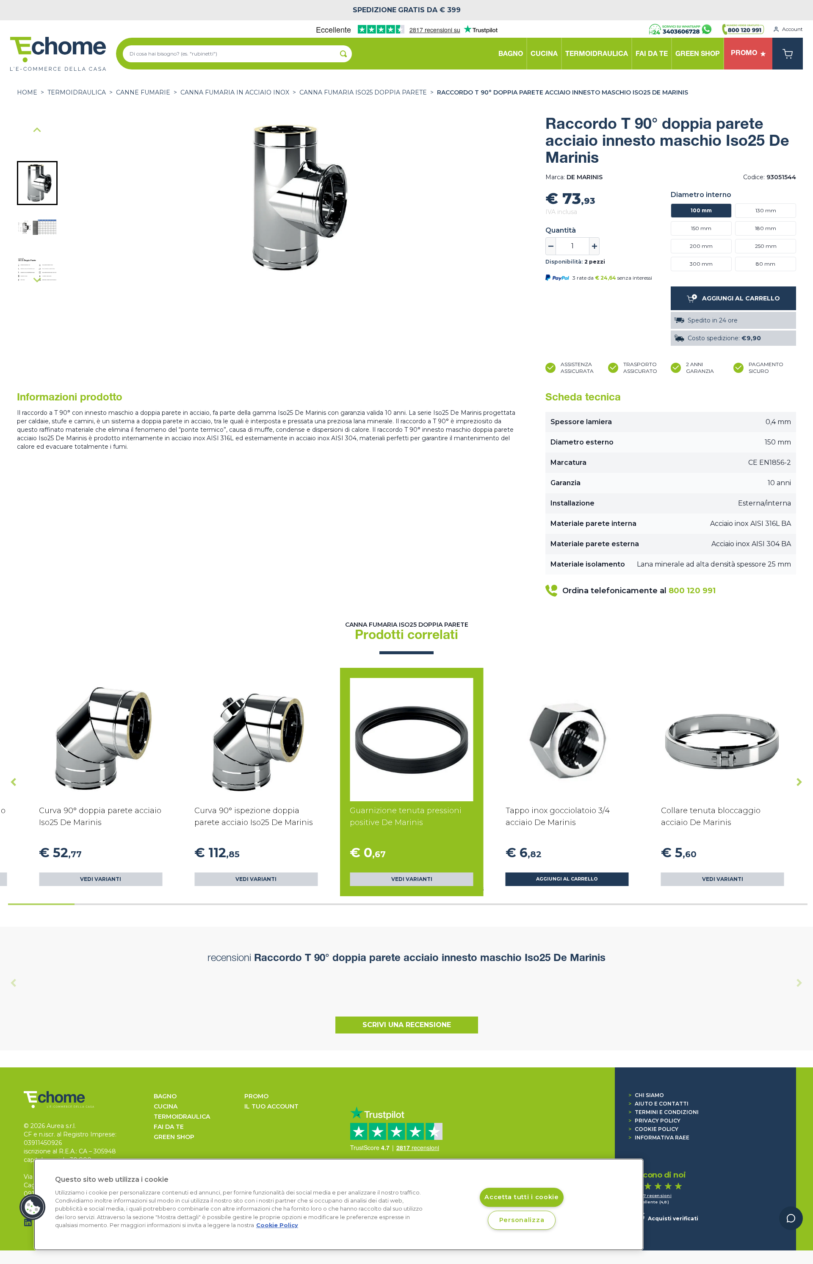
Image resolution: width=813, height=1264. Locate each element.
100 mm (701, 210)
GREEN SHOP (174, 1137)
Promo (256, 1096)
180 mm (765, 228)
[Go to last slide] (37, 130)
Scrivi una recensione (406, 1025)
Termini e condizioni (663, 1112)
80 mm (765, 264)
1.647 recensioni (653, 1195)
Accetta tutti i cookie (521, 1197)
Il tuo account (271, 1106)
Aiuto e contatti (658, 1103)
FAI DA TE (169, 1127)
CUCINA (165, 1106)
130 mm (765, 210)
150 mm (701, 228)
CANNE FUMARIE (143, 92)
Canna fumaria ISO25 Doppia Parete (363, 92)
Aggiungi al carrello (567, 879)
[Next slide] (37, 279)
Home (27, 92)
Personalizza (522, 1220)
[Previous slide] (13, 982)
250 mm (766, 246)
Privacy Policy (654, 1120)
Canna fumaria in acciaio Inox (234, 92)
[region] (339, 1204)
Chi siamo (646, 1095)
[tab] (41, 904)
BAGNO (165, 1096)
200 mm (701, 246)
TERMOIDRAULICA (76, 92)
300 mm (701, 264)
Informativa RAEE (658, 1137)
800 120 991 (692, 590)
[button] (37, 183)
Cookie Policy (653, 1129)
